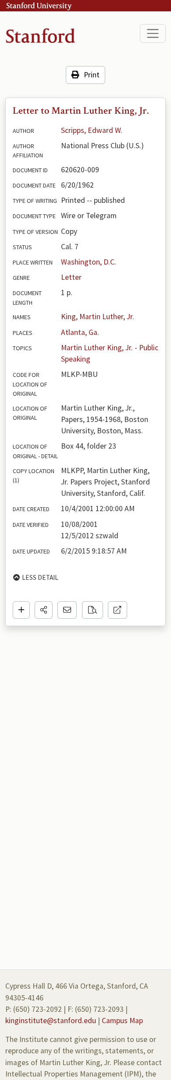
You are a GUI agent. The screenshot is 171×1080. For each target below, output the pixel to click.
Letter (71, 277)
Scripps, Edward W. (91, 130)
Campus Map (122, 1020)
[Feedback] (67, 610)
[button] (44, 610)
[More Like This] (92, 610)
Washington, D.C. (88, 262)
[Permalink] (117, 610)
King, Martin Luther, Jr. (97, 316)
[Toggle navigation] (153, 33)
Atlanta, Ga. (80, 332)
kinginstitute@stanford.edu (50, 1020)
